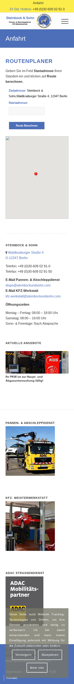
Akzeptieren (50, 654)
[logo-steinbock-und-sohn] (31, 21)
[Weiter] (62, 365)
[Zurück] (12, 365)
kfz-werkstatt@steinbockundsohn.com (33, 296)
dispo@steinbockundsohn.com (28, 285)
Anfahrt (15, 38)
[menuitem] (38, 3)
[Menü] (62, 21)
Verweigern (23, 654)
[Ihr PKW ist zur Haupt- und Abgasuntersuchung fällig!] (37, 362)
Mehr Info (37, 667)
